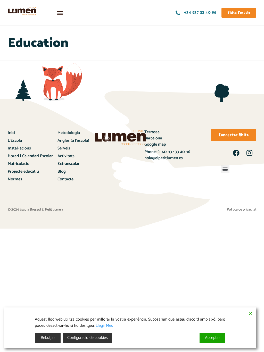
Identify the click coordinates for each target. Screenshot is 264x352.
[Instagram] (249, 153)
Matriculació (18, 163)
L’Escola (15, 140)
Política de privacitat (241, 210)
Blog (61, 171)
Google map (155, 144)
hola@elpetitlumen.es (164, 158)
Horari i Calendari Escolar (30, 156)
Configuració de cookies (87, 337)
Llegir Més (104, 326)
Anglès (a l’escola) (73, 140)
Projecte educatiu (23, 171)
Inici (11, 132)
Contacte (65, 179)
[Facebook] (236, 153)
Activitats (66, 156)
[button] (60, 13)
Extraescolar (68, 163)
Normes (15, 179)
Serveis (63, 148)
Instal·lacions (19, 148)
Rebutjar (48, 337)
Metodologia (68, 132)
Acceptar (212, 337)
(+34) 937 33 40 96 (173, 151)
